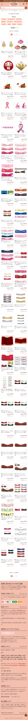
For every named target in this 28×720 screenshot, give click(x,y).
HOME (2, 10)
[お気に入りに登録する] (12, 49)
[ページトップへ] (26, 715)
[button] (16, 35)
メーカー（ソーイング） (9, 10)
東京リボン (15, 10)
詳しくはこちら (23, 593)
